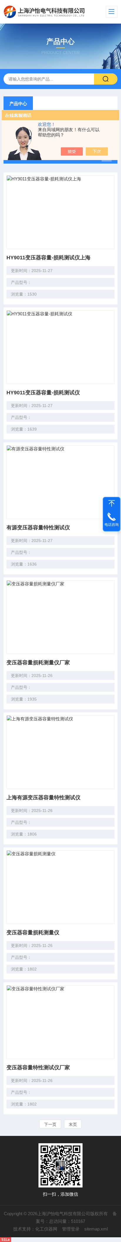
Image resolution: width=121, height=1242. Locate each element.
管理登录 (71, 1228)
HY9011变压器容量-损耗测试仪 (43, 393)
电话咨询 (112, 525)
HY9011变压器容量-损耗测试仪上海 (48, 258)
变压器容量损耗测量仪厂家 (38, 663)
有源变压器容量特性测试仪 (38, 528)
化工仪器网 (46, 1228)
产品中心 (18, 103)
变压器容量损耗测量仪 (32, 932)
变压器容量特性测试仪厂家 (38, 1067)
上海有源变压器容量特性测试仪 (43, 797)
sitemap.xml (96, 1228)
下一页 (50, 1124)
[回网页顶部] (111, 503)
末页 (73, 1124)
